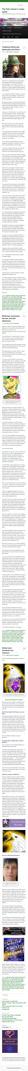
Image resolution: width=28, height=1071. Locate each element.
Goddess (19, 634)
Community (4, 298)
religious (4, 305)
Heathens (7, 636)
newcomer (12, 304)
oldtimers (8, 637)
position (23, 304)
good (3, 636)
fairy (6, 980)
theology (21, 306)
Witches (8, 309)
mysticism (20, 302)
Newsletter (9, 27)
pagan (16, 304)
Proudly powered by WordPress (14, 1068)
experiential (10, 299)
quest (3, 987)
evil (6, 299)
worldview (12, 309)
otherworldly (5, 985)
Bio (12, 37)
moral (8, 302)
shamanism (15, 305)
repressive (11, 987)
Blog (8, 37)
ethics (24, 298)
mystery (13, 984)
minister (16, 636)
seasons (22, 637)
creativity (20, 633)
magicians (11, 982)
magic (20, 301)
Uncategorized (5, 1009)
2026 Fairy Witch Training (8, 1021)
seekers (4, 638)
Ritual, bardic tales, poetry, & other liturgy (12, 1006)
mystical (16, 302)
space (19, 305)
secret (21, 987)
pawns (9, 985)
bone (18, 631)
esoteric (4, 634)
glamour (9, 981)
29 (24, 648)
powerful (16, 985)
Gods (8, 301)
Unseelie (22, 988)
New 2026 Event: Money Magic (9, 1018)
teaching (4, 641)
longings (4, 982)
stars (7, 640)
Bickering (14, 631)
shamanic (12, 638)
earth (24, 633)
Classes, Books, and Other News (10, 1001)
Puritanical (21, 985)
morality (12, 302)
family (20, 299)
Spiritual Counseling (6, 30)
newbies (7, 304)
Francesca (16, 52)
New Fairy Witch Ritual (7, 1016)
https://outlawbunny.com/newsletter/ (10, 289)
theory (3, 308)
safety (17, 987)
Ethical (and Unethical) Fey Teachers (7, 650)
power (12, 985)
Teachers (13, 988)
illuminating (20, 981)
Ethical (20, 298)
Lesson (16, 301)
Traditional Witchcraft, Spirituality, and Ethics (11, 48)
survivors (16, 640)
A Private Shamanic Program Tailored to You (11, 33)
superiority (11, 640)
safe (11, 305)
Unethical (17, 988)
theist (12, 306)
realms (6, 987)
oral (12, 637)
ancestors (14, 297)
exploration (15, 299)
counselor (15, 633)
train (11, 641)
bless (21, 297)
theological (16, 306)
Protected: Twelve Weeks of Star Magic (11, 1015)
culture (11, 298)
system (9, 306)
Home (3, 27)
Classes (21, 631)
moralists (4, 984)
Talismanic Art (5, 1007)
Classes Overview (18, 27)
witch (16, 308)
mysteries (9, 984)
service (8, 638)
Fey (10, 980)
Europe (3, 299)
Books (3, 37)
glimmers (13, 981)
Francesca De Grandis (11, 634)
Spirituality (4, 306)
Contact (17, 37)
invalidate (12, 301)
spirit (22, 305)
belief (18, 297)
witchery (4, 309)
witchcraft (19, 308)
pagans (19, 304)
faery (3, 980)
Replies (7, 989)
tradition (7, 308)
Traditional (12, 308)
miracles (16, 982)
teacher (20, 640)
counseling (10, 633)
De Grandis (16, 298)
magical (23, 301)
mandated (4, 302)
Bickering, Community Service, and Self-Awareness (11, 318)
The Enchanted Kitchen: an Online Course (12, 1020)
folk (12, 980)
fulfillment (4, 981)
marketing (11, 636)
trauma (14, 641)
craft (9, 298)
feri (8, 980)
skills (22, 638)
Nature (3, 304)
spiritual (4, 640)
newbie (20, 636)
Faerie (22, 978)
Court (13, 978)
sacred (7, 305)
